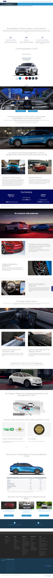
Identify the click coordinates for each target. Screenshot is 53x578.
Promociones (15, 540)
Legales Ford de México (42, 540)
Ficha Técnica (38, 524)
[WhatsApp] (52, 288)
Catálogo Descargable (15, 524)
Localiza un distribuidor (17, 547)
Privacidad (28, 575)
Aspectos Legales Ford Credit (43, 543)
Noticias (32, 541)
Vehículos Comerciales (25, 545)
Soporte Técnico (24, 553)
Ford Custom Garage (16, 541)
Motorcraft (23, 546)
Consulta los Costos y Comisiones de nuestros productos (42, 555)
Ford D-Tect (23, 540)
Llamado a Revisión (24, 551)
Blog (31, 540)
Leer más (8, 515)
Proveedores (32, 545)
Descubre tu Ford (16, 546)
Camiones (6, 541)
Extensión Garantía (24, 539)
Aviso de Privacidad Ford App (43, 548)
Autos (6, 539)
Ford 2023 (9, 4)
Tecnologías (32, 546)
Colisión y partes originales (25, 541)
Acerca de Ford (33, 539)
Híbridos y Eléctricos (8, 540)
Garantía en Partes (24, 552)
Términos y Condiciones (24, 575)
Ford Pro (15, 545)
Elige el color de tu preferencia (26, 57)
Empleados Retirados (33, 547)
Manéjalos (15, 539)
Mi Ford (23, 547)
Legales (20, 575)
